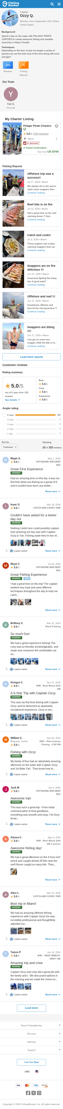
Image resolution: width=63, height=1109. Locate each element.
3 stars (10, 424)
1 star (10, 433)
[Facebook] (28, 1094)
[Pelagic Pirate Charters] (12, 138)
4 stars (10, 419)
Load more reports (31, 357)
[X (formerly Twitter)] (33, 1094)
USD (27, 1071)
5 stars (10, 415)
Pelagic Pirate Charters (37, 125)
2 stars (10, 429)
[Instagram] (39, 1094)
